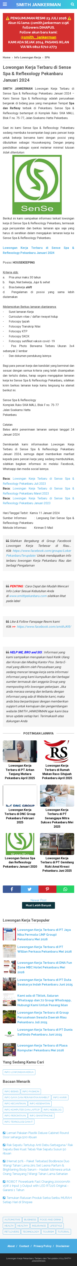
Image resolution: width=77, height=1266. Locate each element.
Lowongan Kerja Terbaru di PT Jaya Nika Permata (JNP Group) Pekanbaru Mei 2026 (44, 934)
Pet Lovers (11, 1231)
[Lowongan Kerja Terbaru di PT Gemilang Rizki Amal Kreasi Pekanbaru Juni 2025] (57, 844)
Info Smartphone (41, 1115)
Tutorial (63, 1231)
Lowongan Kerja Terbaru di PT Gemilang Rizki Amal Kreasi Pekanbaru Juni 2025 (57, 864)
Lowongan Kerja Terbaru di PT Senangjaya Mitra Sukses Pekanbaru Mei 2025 (57, 818)
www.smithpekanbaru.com (28, 596)
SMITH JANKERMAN (38, 4)
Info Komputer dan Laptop (22, 1109)
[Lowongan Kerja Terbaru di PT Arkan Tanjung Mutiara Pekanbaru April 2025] (20, 751)
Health (8, 1225)
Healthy (22, 1225)
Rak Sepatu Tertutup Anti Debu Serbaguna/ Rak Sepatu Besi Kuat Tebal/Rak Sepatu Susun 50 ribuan (38, 1149)
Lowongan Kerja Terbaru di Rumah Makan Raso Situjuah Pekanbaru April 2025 (57, 772)
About (11, 1246)
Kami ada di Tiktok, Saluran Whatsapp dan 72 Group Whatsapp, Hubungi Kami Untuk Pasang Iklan (44, 1000)
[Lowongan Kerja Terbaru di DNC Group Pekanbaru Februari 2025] (20, 796)
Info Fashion (30, 1091)
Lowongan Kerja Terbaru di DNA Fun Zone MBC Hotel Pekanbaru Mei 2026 (44, 967)
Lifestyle (56, 1225)
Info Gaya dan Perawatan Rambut (26, 1097)
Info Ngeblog (52, 1109)
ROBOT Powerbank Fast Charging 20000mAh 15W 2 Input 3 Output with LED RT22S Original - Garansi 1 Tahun (36, 1186)
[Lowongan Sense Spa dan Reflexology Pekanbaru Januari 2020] (20, 844)
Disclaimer (63, 1246)
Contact (24, 1246)
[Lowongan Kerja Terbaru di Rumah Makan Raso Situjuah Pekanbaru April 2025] (57, 751)
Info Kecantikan (15, 1103)
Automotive (12, 1219)
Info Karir (60, 1097)
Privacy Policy (42, 1246)
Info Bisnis (11, 1091)
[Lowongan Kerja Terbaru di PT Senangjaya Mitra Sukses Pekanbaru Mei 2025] (57, 796)
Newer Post (38, 900)
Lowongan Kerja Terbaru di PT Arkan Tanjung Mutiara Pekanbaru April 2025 (20, 772)
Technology (31, 1231)
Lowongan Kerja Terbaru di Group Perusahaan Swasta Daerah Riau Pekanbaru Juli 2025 (43, 1017)
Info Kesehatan (40, 1103)
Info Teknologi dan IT (18, 1121)
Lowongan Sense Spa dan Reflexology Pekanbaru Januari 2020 (20, 862)
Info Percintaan (15, 1115)
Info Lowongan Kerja (19, 1072)
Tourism (48, 1231)
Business (30, 1219)
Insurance (39, 1225)
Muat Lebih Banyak (38, 905)
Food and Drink (50, 1219)
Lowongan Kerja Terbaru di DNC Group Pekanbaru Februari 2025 (19, 816)
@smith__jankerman (38, 37)
